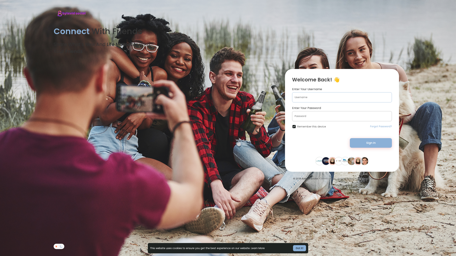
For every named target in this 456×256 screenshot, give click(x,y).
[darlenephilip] (332, 161)
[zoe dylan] (352, 161)
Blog (343, 182)
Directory (385, 178)
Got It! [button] (299, 248)
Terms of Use (328, 178)
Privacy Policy (346, 178)
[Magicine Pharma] (345, 161)
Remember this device (311, 126)
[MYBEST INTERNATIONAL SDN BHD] (339, 161)
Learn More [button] (258, 248)
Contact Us (362, 178)
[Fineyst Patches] (326, 161)
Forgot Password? (381, 126)
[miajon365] (358, 161)
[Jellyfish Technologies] (319, 161)
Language (343, 185)
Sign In (371, 143)
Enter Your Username (307, 89)
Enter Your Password (306, 108)
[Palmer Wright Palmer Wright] (364, 161)
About (374, 178)
